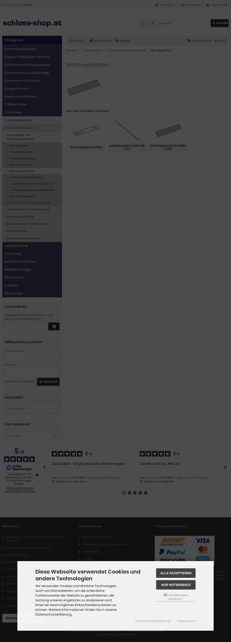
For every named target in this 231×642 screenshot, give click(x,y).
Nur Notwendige (176, 585)
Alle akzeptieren (176, 573)
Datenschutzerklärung (153, 621)
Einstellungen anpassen (178, 596)
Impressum (186, 621)
